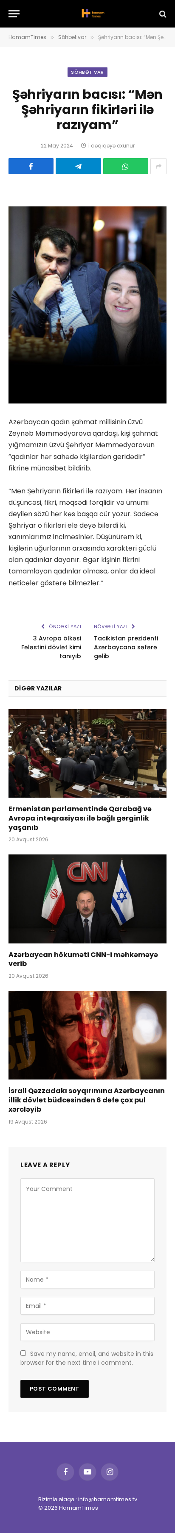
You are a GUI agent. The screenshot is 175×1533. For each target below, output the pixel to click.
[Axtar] (162, 13)
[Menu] (14, 13)
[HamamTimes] (91, 14)
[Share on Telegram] (78, 166)
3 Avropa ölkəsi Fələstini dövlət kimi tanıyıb (51, 647)
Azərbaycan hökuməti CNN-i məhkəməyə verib (83, 959)
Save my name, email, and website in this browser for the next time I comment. (86, 1358)
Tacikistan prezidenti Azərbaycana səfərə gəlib (126, 647)
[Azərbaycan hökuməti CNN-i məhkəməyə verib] (87, 898)
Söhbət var (87, 72)
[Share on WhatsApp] (125, 166)
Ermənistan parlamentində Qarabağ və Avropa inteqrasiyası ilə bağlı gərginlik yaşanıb (80, 818)
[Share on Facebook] (31, 166)
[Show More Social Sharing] (158, 166)
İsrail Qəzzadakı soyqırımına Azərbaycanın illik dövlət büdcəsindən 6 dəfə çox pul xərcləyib (86, 1100)
